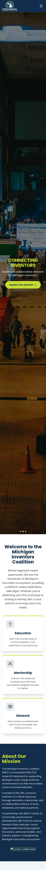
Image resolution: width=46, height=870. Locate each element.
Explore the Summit (21, 286)
